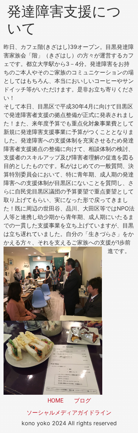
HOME (55, 400)
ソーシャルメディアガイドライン (69, 412)
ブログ (82, 400)
